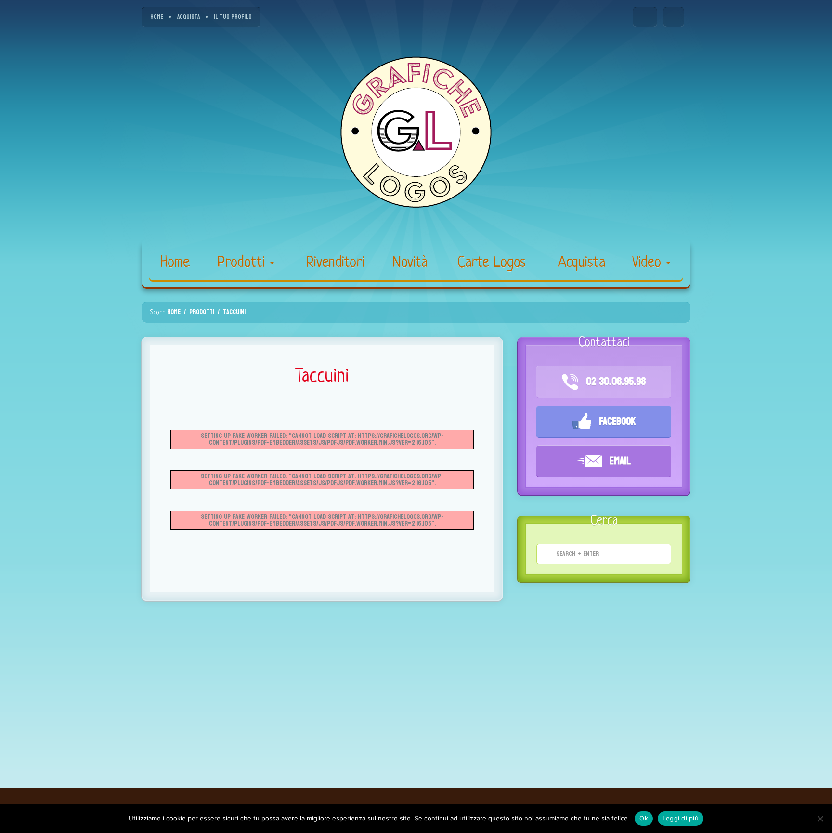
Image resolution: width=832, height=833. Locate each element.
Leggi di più (681, 818)
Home (175, 263)
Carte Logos (491, 263)
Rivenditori (335, 263)
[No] (820, 818)
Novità (410, 263)
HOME (156, 17)
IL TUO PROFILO (233, 17)
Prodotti (243, 263)
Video (648, 263)
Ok (643, 818)
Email (619, 461)
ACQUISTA (188, 17)
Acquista (581, 263)
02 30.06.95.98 (614, 381)
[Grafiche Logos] (416, 133)
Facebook (616, 421)
